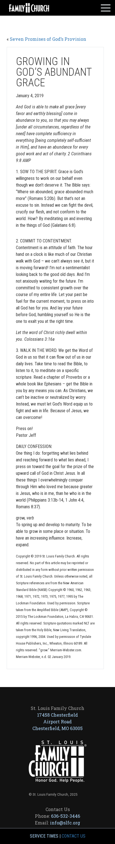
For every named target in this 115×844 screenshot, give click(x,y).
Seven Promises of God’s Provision (48, 39)
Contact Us (73, 836)
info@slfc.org (65, 823)
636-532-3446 (65, 816)
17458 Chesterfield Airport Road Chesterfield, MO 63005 (57, 721)
